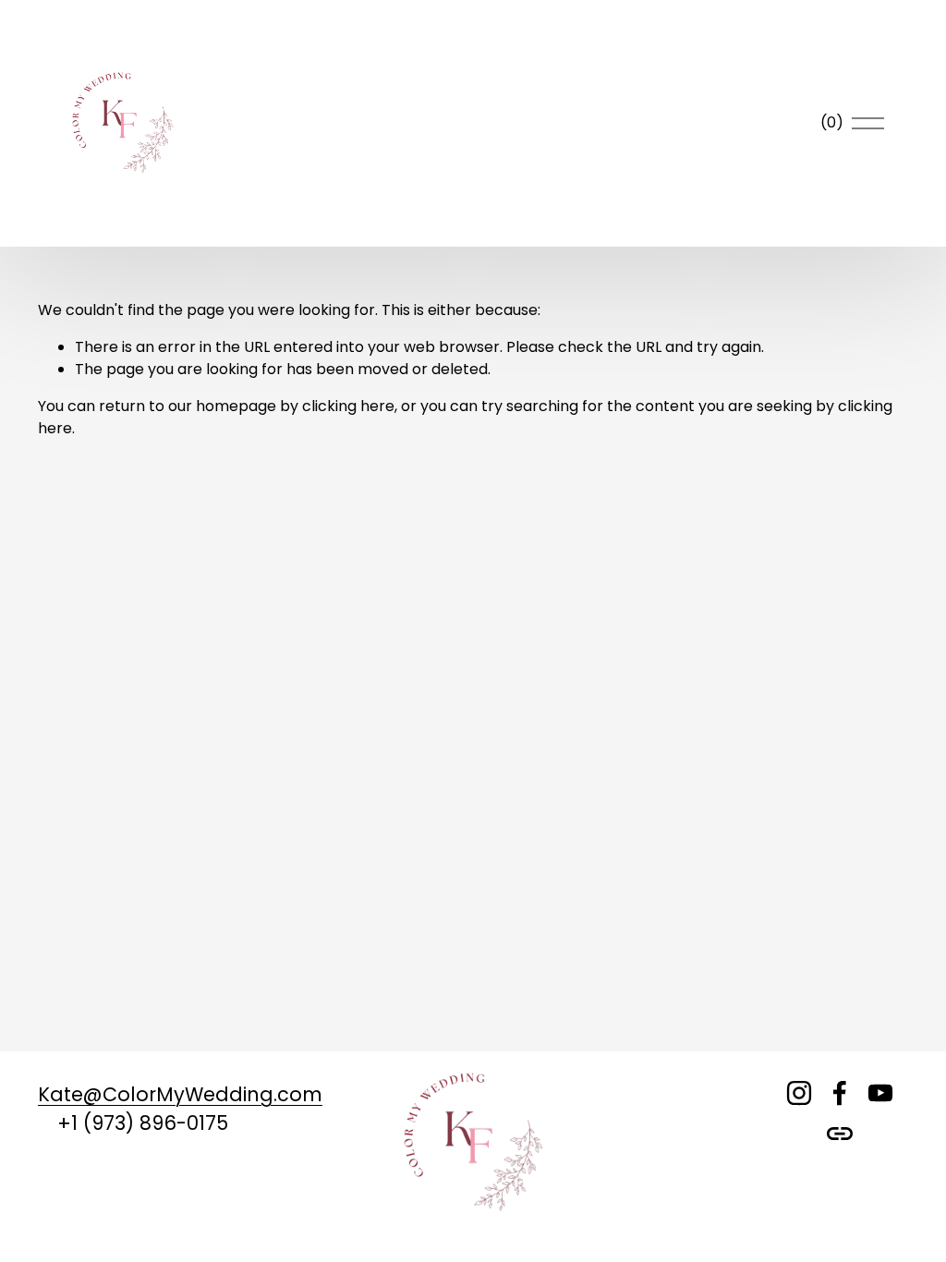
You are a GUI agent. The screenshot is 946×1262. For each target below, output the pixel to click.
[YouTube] (880, 1093)
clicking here (348, 406)
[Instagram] (799, 1093)
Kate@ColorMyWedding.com (180, 1094)
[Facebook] (840, 1093)
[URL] (840, 1134)
